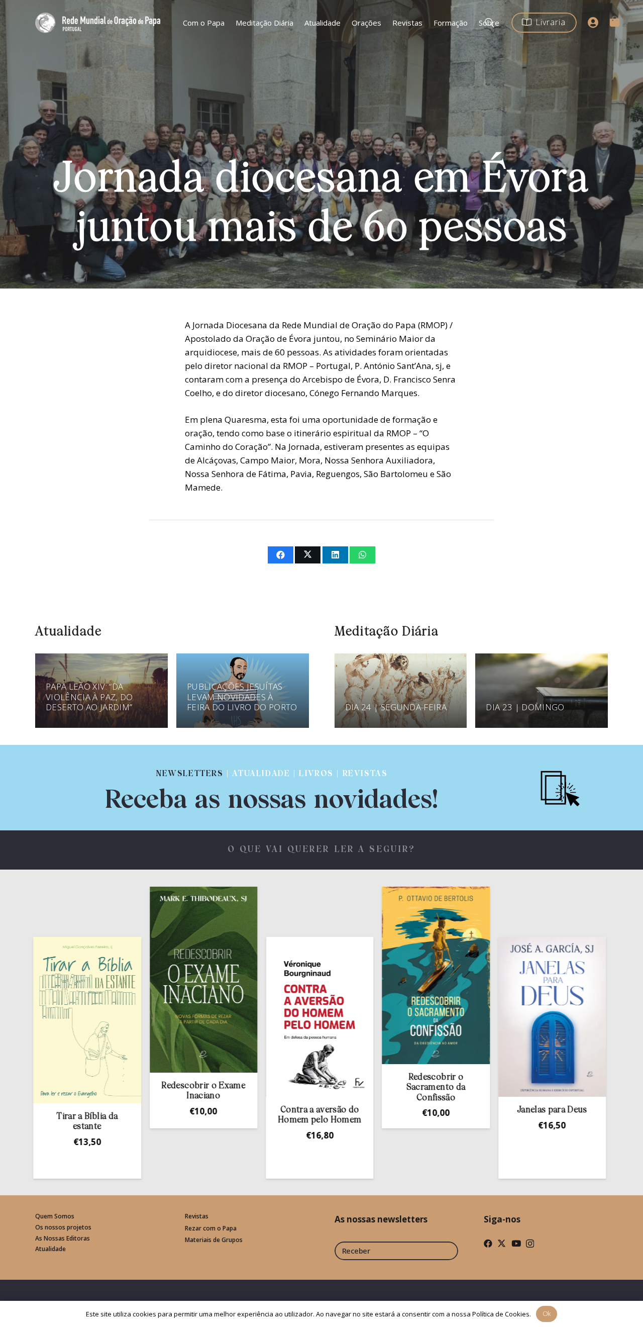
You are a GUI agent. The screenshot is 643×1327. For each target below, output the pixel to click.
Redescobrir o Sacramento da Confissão (364, 1087)
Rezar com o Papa (211, 1228)
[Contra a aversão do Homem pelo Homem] (248, 1017)
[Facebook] (488, 1243)
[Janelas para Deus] (480, 1017)
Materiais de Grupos (214, 1240)
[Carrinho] (614, 21)
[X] (501, 1243)
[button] (248, 1170)
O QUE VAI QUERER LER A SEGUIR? (322, 849)
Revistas (196, 1216)
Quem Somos (54, 1216)
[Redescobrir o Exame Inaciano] (131, 980)
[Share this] (280, 554)
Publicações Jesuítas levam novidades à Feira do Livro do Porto (242, 697)
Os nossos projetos (63, 1227)
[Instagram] (530, 1244)
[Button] (593, 22)
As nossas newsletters (381, 1219)
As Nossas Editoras (62, 1238)
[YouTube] (516, 1243)
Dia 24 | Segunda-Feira (396, 707)
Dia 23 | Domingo (525, 707)
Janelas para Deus (481, 1110)
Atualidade (50, 1249)
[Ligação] (272, 787)
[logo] (99, 22)
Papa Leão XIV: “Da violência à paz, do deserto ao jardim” (89, 697)
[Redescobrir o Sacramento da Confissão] (364, 975)
